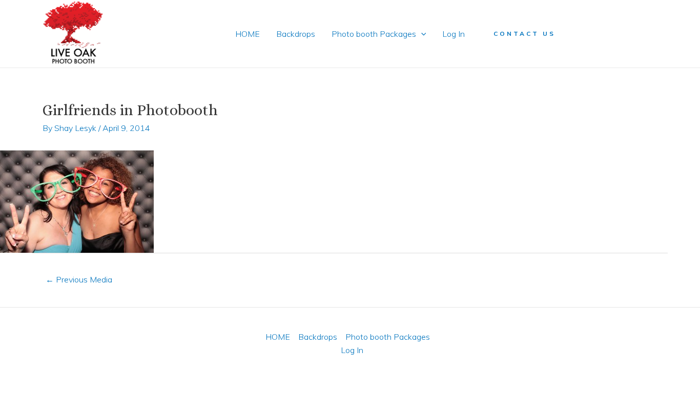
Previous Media (79, 279)
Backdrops (295, 34)
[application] (421, 34)
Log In (453, 34)
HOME (247, 34)
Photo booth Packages (374, 34)
